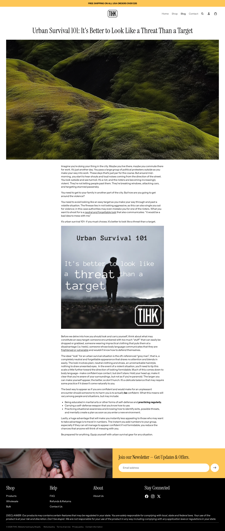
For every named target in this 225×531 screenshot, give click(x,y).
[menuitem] (165, 13)
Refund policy (49, 527)
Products (11, 495)
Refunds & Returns (60, 501)
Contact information (94, 527)
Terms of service (64, 527)
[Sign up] (215, 468)
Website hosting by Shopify (29, 527)
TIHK (15, 527)
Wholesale (12, 501)
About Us (98, 495)
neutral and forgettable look (100, 212)
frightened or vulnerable (74, 349)
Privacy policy (78, 527)
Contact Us (56, 506)
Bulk (8, 506)
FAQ (52, 495)
